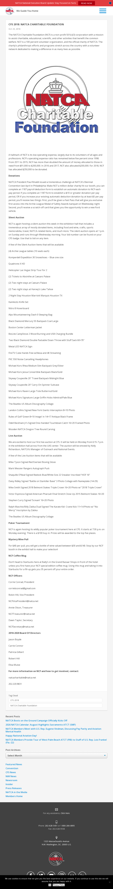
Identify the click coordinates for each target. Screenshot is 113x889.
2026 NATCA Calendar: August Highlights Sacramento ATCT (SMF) (41, 724)
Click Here (65, 813)
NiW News (11, 776)
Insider (9, 784)
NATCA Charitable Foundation (23, 705)
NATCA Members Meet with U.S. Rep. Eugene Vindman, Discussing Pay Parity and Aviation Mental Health (53, 730)
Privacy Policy (58, 885)
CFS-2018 (14, 700)
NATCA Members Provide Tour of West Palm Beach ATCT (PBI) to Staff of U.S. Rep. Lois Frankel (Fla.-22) (56, 741)
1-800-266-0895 (67, 825)
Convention (12, 768)
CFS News (11, 772)
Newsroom (11, 780)
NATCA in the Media (16, 792)
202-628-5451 (51, 825)
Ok (50, 885)
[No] (109, 882)
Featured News (14, 764)
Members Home (14, 796)
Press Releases (14, 788)
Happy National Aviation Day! (21, 735)
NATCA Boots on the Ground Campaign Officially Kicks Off (36, 720)
